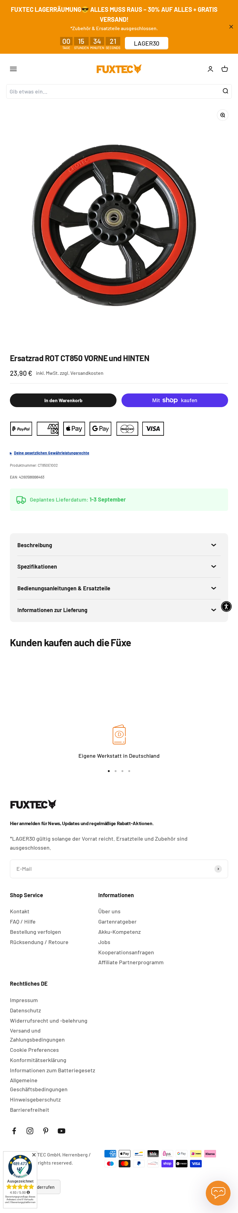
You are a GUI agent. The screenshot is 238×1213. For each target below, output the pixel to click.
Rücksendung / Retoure (39, 941)
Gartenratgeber (117, 921)
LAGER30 (146, 43)
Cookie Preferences (34, 1049)
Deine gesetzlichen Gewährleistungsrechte (51, 452)
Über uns (109, 911)
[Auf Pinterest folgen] (46, 1131)
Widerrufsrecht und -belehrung (48, 1020)
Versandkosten (87, 373)
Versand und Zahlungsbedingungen (37, 1035)
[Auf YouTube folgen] (61, 1131)
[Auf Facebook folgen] (14, 1131)
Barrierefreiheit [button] (29, 1109)
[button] (226, 606)
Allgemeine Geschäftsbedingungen (39, 1085)
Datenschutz (25, 1010)
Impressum (24, 1000)
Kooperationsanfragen (126, 952)
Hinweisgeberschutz (35, 1099)
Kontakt (19, 911)
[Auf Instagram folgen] (30, 1131)
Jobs (104, 941)
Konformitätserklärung (38, 1059)
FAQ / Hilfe (23, 921)
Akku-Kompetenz (119, 931)
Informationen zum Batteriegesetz (52, 1070)
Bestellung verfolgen (35, 931)
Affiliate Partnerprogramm (131, 962)
